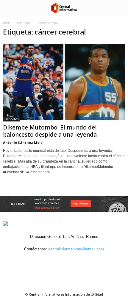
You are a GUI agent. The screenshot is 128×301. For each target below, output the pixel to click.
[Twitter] (71, 260)
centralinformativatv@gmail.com (76, 249)
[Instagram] (58, 260)
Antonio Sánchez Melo (23, 142)
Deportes (11, 119)
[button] (118, 8)
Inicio (6, 23)
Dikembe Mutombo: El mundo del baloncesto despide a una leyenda (50, 131)
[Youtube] (84, 260)
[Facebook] (44, 260)
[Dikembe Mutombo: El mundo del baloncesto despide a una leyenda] (64, 82)
